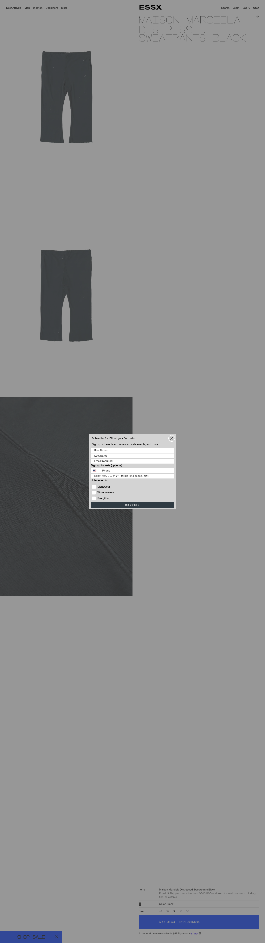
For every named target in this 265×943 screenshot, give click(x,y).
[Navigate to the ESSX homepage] (150, 7)
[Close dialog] (172, 438)
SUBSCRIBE (132, 505)
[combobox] (95, 471)
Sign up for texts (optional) (106, 465)
